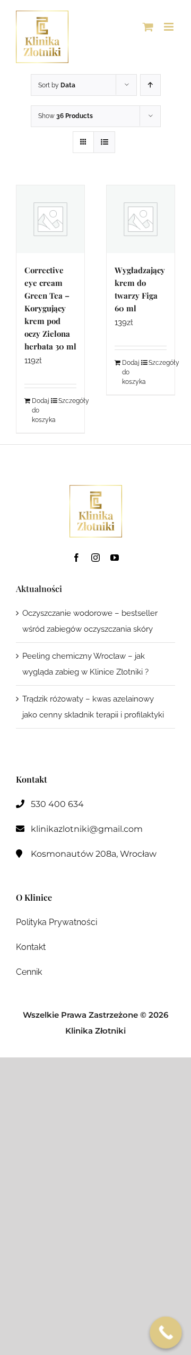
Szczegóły (67, 401)
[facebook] (76, 557)
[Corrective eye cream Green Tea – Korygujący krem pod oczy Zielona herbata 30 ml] (50, 219)
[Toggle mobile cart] (148, 26)
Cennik (29, 972)
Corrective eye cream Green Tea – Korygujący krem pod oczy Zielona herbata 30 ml (50, 308)
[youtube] (114, 557)
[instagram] (95, 557)
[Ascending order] (150, 85)
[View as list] (104, 142)
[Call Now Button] (166, 1332)
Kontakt (31, 947)
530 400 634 (57, 804)
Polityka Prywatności (56, 922)
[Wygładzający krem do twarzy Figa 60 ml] (141, 219)
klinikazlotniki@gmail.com (87, 829)
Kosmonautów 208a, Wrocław (94, 854)
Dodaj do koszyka (41, 410)
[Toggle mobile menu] (169, 26)
